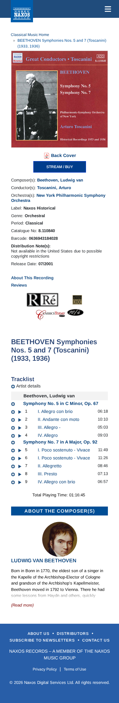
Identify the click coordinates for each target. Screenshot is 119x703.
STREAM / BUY (59, 167)
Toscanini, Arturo (54, 187)
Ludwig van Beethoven (43, 560)
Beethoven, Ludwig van (60, 180)
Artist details (28, 385)
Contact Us (96, 640)
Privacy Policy (45, 669)
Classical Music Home (30, 34)
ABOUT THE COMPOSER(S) (59, 511)
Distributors (73, 633)
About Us (39, 633)
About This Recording (32, 277)
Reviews (19, 285)
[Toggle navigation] (107, 9)
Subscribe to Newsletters (43, 640)
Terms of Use (75, 669)
